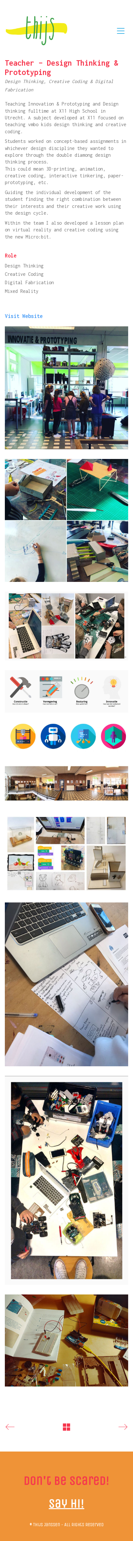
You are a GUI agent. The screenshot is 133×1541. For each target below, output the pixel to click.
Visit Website (24, 316)
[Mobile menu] (121, 31)
